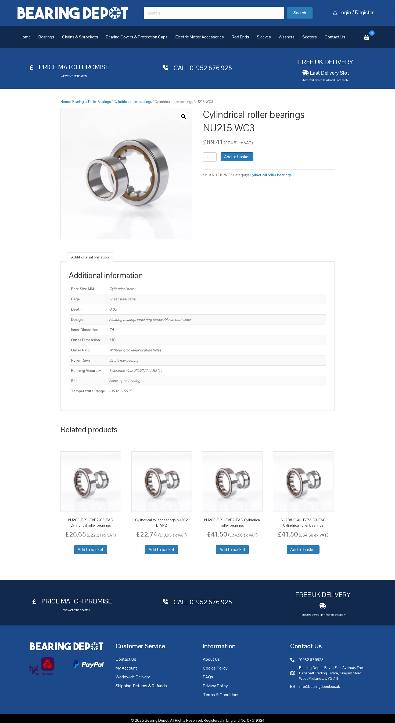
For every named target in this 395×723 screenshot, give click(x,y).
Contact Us (335, 37)
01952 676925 (311, 659)
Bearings (46, 37)
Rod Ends (240, 37)
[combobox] (214, 13)
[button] (300, 13)
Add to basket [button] (90, 549)
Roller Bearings (99, 101)
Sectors (309, 37)
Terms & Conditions (221, 694)
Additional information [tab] (90, 257)
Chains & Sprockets (80, 37)
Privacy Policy (215, 686)
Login (345, 12)
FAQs (208, 677)
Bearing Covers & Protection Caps (137, 37)
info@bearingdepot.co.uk (319, 686)
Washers (287, 37)
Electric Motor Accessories (199, 37)
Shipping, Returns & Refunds (141, 686)
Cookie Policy (215, 668)
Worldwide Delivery (133, 677)
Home (25, 37)
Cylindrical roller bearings (132, 101)
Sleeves (264, 37)
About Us (211, 659)
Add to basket (237, 157)
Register (364, 12)
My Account (126, 668)
